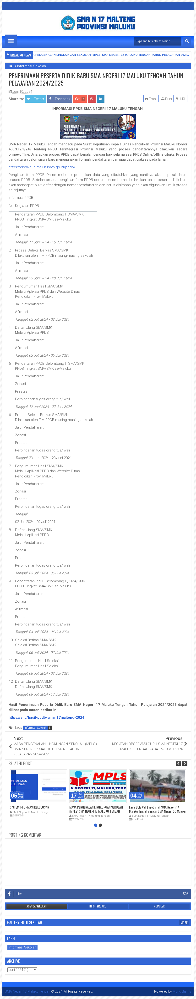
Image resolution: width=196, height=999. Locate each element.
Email (152, 99)
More (184, 922)
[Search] (187, 41)
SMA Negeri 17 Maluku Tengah (27, 991)
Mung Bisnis (182, 991)
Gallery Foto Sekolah (24, 922)
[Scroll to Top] (189, 992)
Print (168, 99)
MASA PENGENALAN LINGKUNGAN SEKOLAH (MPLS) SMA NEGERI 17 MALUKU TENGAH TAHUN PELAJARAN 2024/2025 (106, 54)
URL (182, 99)
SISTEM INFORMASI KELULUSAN (29, 806)
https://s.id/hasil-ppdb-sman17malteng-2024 (46, 717)
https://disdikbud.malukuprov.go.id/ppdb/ (42, 167)
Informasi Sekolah (35, 727)
